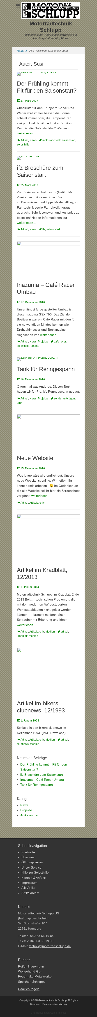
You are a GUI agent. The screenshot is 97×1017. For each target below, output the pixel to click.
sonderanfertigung (65, 398)
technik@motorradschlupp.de (50, 946)
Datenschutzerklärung (54, 1004)
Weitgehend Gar (30, 971)
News (33, 140)
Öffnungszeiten (32, 862)
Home (22, 50)
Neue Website (35, 458)
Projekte (43, 341)
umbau (35, 345)
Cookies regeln (28, 989)
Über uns (28, 857)
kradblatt (22, 636)
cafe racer (60, 341)
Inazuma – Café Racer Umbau (42, 779)
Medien (50, 631)
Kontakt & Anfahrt (33, 877)
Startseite (28, 852)
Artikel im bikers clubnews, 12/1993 (41, 707)
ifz (43, 229)
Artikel (24, 140)
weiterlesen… (26, 133)
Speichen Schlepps (31, 981)
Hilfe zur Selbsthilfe (35, 872)
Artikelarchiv (36, 502)
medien (33, 636)
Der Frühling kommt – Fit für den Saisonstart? (46, 87)
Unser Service (31, 867)
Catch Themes (58, 1012)
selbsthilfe (23, 144)
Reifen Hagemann (31, 966)
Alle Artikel (28, 887)
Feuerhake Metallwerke (35, 976)
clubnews (23, 744)
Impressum (29, 882)
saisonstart (68, 140)
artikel (64, 631)
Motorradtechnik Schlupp (51, 26)
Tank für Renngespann (46, 369)
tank (19, 402)
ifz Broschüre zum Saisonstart (40, 171)
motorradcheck (51, 140)
